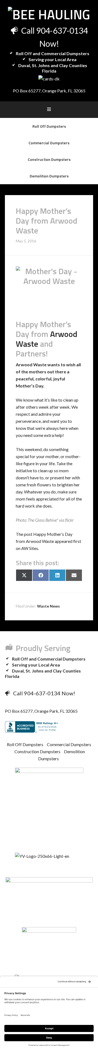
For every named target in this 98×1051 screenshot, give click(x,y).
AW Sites (29, 548)
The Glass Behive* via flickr (51, 520)
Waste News (48, 606)
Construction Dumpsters (37, 751)
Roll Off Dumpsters (25, 744)
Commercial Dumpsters (69, 744)
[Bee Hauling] (49, 14)
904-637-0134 (62, 30)
